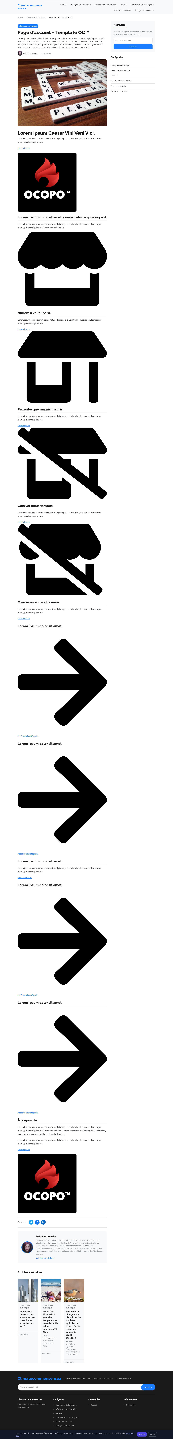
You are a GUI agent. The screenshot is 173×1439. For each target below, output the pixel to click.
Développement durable (105, 4)
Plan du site (130, 1405)
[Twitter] (31, 1222)
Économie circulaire (122, 10)
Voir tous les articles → (45, 1258)
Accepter (142, 1434)
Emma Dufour (23, 1334)
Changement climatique (80, 4)
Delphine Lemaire (46, 1236)
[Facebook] (37, 1222)
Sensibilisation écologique (142, 4)
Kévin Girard (46, 1354)
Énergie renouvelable (144, 10)
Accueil (63, 4)
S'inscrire (133, 47)
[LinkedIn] (43, 1222)
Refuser (152, 1434)
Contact (93, 1405)
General (123, 4)
